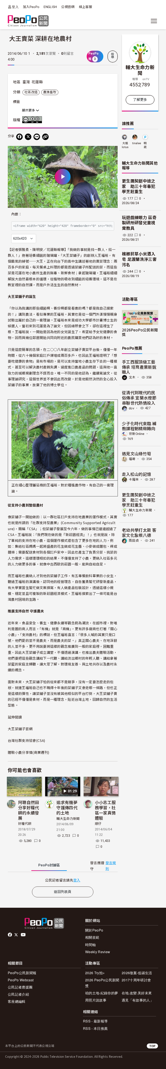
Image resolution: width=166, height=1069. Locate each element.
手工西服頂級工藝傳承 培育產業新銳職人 (139, 367)
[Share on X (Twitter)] (28, 137)
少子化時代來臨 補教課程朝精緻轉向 (139, 425)
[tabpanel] (63, 880)
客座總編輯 (17, 1001)
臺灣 (26, 82)
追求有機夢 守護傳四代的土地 (66, 807)
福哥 (132, 459)
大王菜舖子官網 (20, 728)
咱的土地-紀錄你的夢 (101, 992)
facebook (10, 935)
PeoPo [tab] (49, 865)
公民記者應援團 (20, 987)
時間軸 (90, 944)
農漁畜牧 (49, 92)
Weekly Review (97, 951)
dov (131, 408)
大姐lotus (125, 145)
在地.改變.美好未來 (137, 992)
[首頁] (28, 21)
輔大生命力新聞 (68, 819)
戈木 (132, 377)
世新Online (137, 434)
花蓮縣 (37, 82)
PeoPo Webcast (21, 979)
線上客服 (85, 7)
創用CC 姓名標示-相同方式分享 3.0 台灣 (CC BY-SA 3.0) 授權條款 (33, 119)
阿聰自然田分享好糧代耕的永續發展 (28, 809)
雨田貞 (134, 541)
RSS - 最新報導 (95, 1021)
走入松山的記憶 (136, 474)
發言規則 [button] (110, 866)
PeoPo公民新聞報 (22, 972)
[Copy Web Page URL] (45, 137)
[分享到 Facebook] (19, 137)
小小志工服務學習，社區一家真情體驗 (105, 809)
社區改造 (31, 92)
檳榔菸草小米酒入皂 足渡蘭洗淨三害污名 (139, 259)
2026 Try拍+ (95, 972)
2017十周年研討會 (136, 979)
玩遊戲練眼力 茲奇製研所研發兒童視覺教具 (139, 223)
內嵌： (16, 214)
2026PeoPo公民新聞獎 (140, 332)
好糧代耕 (24, 824)
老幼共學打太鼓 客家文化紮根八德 (139, 532)
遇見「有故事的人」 (137, 1000)
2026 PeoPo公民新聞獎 (102, 982)
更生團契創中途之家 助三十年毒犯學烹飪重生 (138, 186)
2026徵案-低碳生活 (137, 972)
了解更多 (140, 100)
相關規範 (92, 937)
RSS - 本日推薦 (95, 1028)
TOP (152, 1046)
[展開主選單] (154, 21)
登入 (15, 6)
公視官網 (67, 7)
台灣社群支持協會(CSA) (26, 740)
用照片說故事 (95, 1000)
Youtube (23, 935)
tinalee (136, 143)
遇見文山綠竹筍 (136, 453)
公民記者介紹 (18, 994)
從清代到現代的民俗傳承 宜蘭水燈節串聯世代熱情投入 (139, 397)
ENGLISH (50, 7)
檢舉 (112, 55)
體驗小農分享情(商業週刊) (28, 752)
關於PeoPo (94, 930)
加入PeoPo (31, 7)
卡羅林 (134, 479)
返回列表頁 (63, 892)
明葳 (145, 145)
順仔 (98, 824)
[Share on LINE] (37, 137)
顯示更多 (29, 110)
